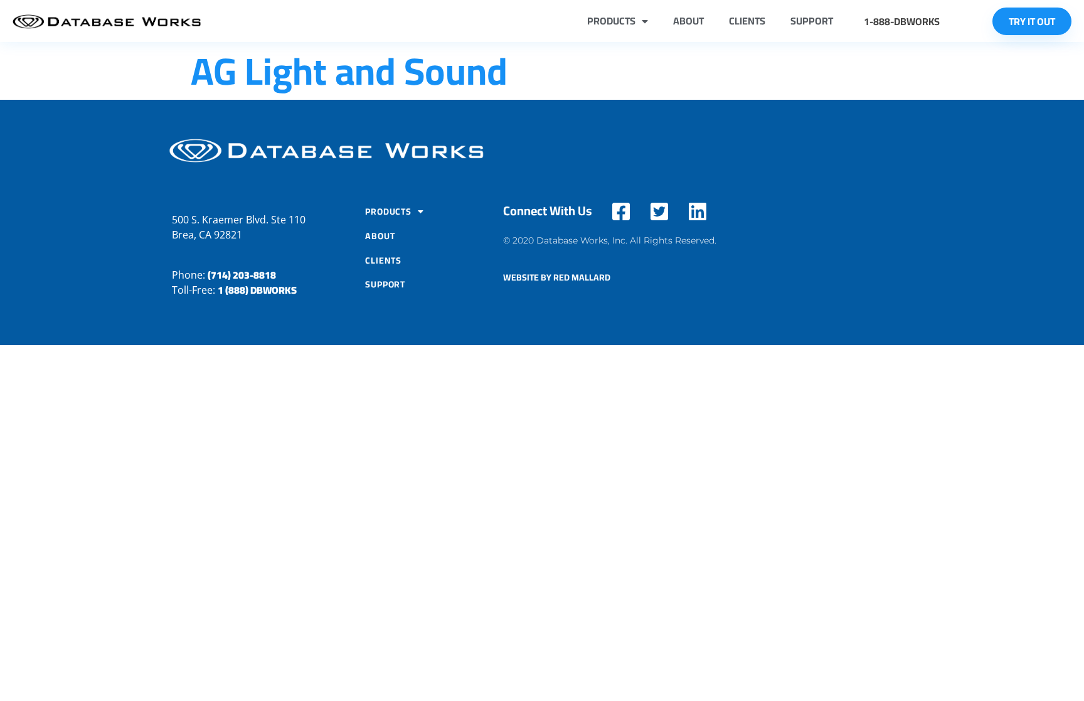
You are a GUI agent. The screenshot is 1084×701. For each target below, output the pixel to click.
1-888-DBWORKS (902, 21)
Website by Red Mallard (556, 277)
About (688, 20)
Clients (747, 20)
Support (811, 20)
